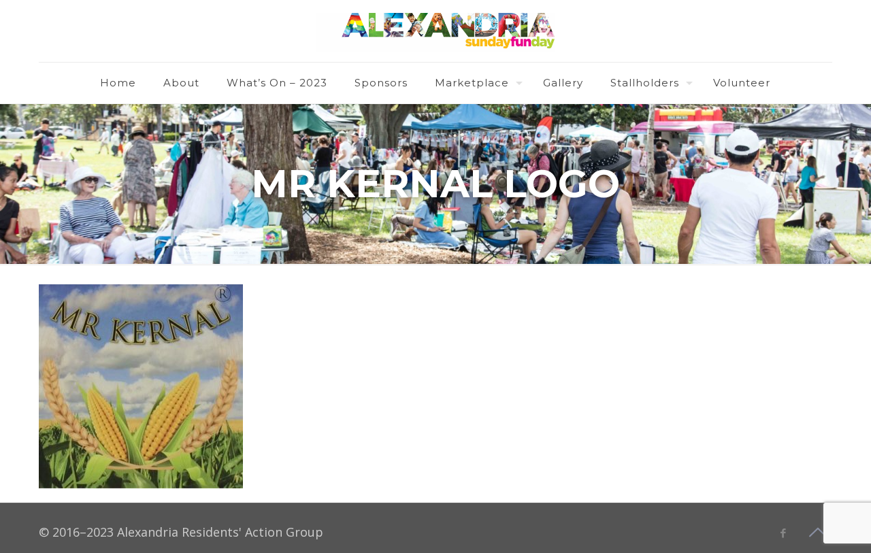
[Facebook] (783, 532)
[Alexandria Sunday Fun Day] (435, 31)
